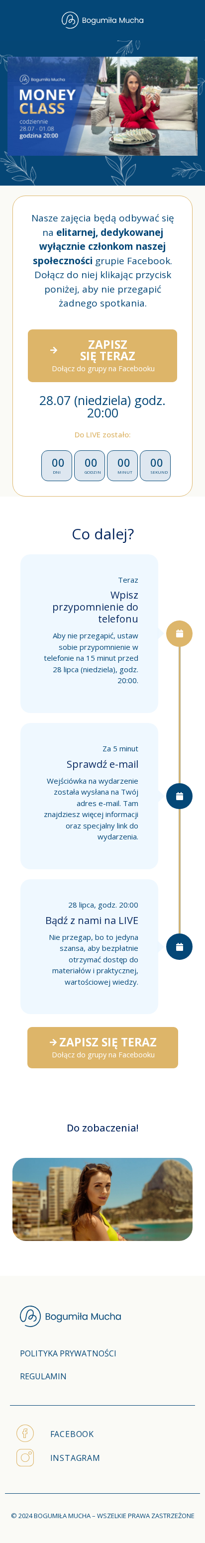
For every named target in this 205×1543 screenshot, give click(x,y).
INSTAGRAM (75, 1457)
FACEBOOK (72, 1434)
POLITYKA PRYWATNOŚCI (68, 1353)
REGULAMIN (43, 1376)
